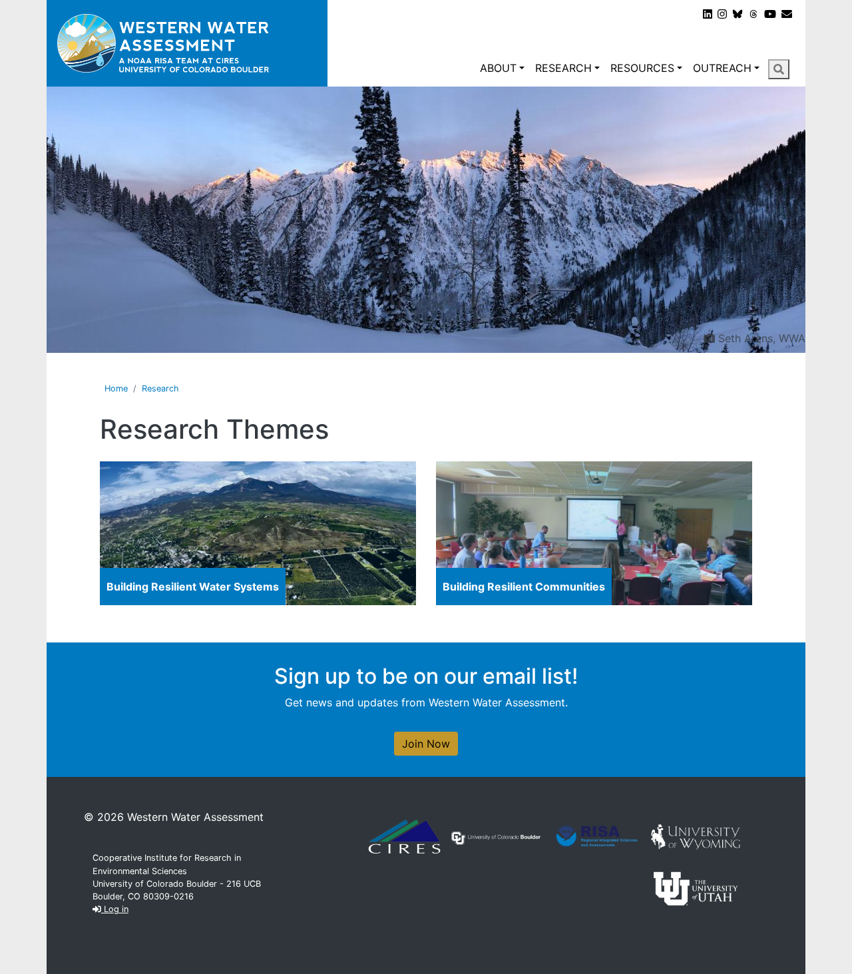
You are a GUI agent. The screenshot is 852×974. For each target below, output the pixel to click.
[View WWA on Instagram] (722, 14)
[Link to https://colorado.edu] (495, 837)
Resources (642, 68)
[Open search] (778, 69)
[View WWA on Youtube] (770, 14)
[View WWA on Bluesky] (737, 14)
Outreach (722, 68)
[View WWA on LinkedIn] (707, 14)
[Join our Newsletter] (786, 14)
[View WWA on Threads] (753, 14)
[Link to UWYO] (695, 835)
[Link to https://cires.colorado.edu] (404, 835)
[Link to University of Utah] (695, 887)
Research (563, 68)
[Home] (187, 43)
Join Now (426, 743)
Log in (114, 909)
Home (116, 388)
